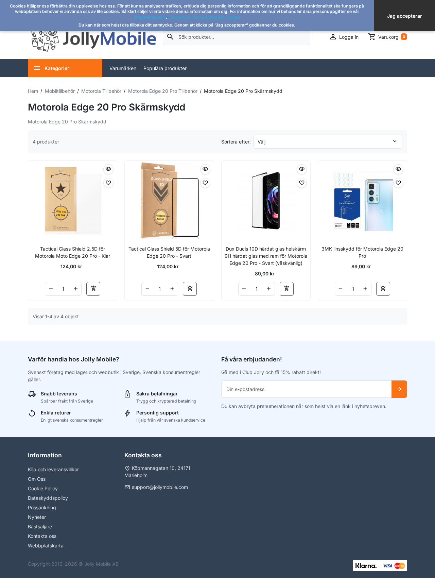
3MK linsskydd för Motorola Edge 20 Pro (362, 252)
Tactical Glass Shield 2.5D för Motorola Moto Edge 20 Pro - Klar (72, 252)
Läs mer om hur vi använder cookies (204, 17)
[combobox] (237, 37)
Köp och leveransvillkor (53, 469)
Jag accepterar (404, 16)
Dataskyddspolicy (48, 498)
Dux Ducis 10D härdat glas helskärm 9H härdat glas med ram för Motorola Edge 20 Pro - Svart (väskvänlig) (266, 256)
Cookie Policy (43, 488)
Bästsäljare (40, 526)
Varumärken (122, 68)
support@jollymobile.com (160, 487)
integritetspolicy (150, 17)
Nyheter (37, 517)
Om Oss (37, 479)
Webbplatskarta (46, 545)
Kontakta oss (42, 536)
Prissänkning (42, 507)
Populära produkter (165, 68)
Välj (261, 141)
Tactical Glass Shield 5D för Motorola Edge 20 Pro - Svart (169, 252)
